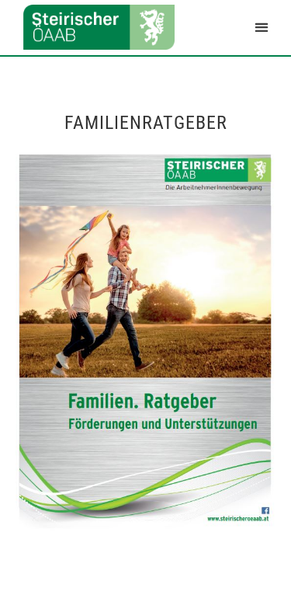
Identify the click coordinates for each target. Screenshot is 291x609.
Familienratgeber (145, 123)
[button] (261, 27)
